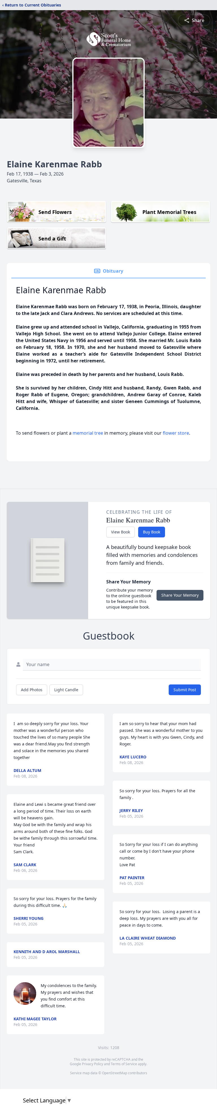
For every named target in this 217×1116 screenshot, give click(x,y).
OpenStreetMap (114, 1073)
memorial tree (88, 433)
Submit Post (184, 689)
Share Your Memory (180, 595)
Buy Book (151, 532)
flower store (176, 433)
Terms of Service (124, 1064)
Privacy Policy (92, 1064)
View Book (120, 532)
